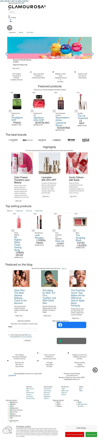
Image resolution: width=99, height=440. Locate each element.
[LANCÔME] (13, 140)
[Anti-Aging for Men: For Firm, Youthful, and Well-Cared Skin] (49, 278)
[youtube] (9, 375)
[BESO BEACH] (27, 140)
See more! (16, 68)
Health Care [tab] (39, 211)
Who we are (30, 389)
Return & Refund (64, 393)
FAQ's (81, 391)
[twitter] (15, 375)
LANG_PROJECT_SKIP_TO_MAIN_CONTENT (14, 1)
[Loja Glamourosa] (49, 6)
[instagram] (11, 375)
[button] (6, 54)
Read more (18, 316)
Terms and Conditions (25, 337)
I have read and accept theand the (21, 336)
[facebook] (14, 375)
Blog (80, 389)
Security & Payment (47, 393)
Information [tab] (29, 32)
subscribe (27, 340)
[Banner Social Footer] (71, 325)
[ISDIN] (71, 140)
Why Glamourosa (30, 391)
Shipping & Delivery (47, 397)
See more (18, 201)
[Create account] (10, 19)
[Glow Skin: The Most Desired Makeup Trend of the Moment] (21, 278)
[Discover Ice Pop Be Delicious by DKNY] (49, 48)
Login (63, 389)
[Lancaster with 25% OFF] (49, 163)
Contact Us (47, 389)
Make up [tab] (9, 211)
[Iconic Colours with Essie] (77, 163)
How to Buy (47, 391)
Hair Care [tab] (29, 211)
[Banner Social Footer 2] (71, 341)
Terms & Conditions (29, 395)
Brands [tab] (21, 32)
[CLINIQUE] (56, 140)
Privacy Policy (30, 398)
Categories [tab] (12, 32)
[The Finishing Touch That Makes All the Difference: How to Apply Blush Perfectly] (78, 278)
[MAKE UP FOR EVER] (85, 140)
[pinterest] (12, 375)
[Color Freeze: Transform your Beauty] (22, 163)
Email (10, 327)
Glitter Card (65, 391)
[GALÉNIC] (42, 140)
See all (64, 269)
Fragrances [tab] (19, 211)
